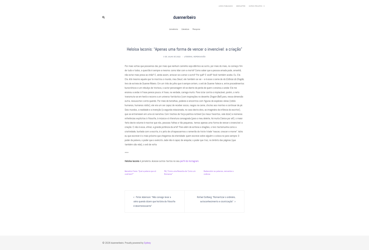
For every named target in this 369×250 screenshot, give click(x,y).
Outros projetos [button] (255, 6)
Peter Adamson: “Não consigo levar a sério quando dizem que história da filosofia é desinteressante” (154, 201)
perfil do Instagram (189, 161)
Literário (188, 57)
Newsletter (240, 6)
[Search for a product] (103, 17)
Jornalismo (173, 29)
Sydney (147, 242)
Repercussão (200, 57)
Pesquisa (196, 29)
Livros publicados (226, 6)
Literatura (185, 29)
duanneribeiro (184, 17)
